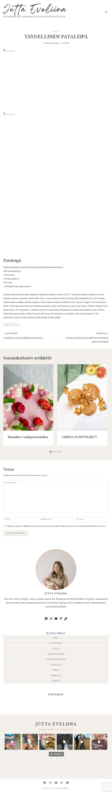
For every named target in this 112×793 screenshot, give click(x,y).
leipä (6, 324)
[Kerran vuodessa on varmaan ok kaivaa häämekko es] (65, 742)
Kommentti (10, 482)
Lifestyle (56, 665)
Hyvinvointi (56, 643)
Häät (56, 638)
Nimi (7, 519)
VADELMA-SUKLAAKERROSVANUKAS (23, 335)
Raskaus (56, 675)
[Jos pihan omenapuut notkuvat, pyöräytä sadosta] (47, 742)
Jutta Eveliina (54, 43)
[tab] (50, 451)
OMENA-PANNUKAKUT (79, 437)
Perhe (56, 670)
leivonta (15, 324)
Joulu (56, 648)
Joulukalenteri (56, 654)
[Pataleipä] (56, 78)
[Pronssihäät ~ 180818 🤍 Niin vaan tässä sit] (82, 742)
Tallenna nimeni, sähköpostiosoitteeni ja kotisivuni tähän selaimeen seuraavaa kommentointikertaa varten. (56, 526)
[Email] (67, 782)
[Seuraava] (105, 406)
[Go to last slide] (6, 406)
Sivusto (80, 519)
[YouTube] (56, 782)
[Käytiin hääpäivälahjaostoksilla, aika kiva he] (99, 742)
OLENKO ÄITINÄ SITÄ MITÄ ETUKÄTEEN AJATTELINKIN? (87, 337)
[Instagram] (50, 782)
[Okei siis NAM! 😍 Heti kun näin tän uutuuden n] (30, 742)
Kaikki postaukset (56, 659)
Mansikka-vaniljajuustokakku (28, 437)
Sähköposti (46, 519)
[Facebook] (44, 782)
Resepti (56, 31)
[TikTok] (61, 782)
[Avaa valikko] (106, 12)
